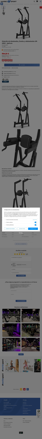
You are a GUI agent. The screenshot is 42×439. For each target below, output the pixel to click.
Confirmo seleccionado (10, 228)
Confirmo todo (33, 228)
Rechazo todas (22, 228)
